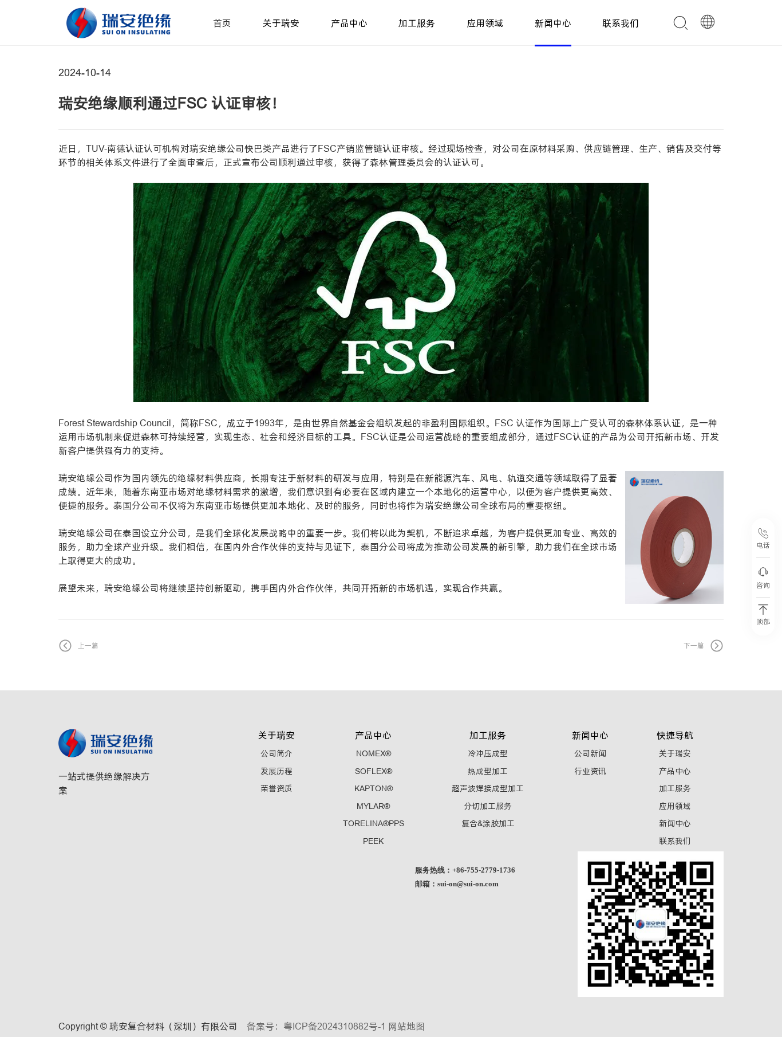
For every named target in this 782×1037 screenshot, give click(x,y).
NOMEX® (373, 753)
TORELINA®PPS (373, 823)
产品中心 (349, 23)
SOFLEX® (373, 771)
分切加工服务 (488, 806)
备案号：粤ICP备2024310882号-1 (316, 1026)
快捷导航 (675, 735)
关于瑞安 (281, 23)
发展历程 (276, 771)
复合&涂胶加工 (488, 823)
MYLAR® (373, 806)
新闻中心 (553, 23)
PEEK (373, 841)
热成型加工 (488, 771)
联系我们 (620, 23)
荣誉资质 (276, 788)
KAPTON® (373, 788)
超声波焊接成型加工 (488, 788)
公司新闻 (590, 753)
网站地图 (406, 1026)
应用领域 (485, 23)
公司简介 (276, 753)
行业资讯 (590, 771)
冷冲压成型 (488, 753)
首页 (222, 23)
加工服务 (416, 23)
